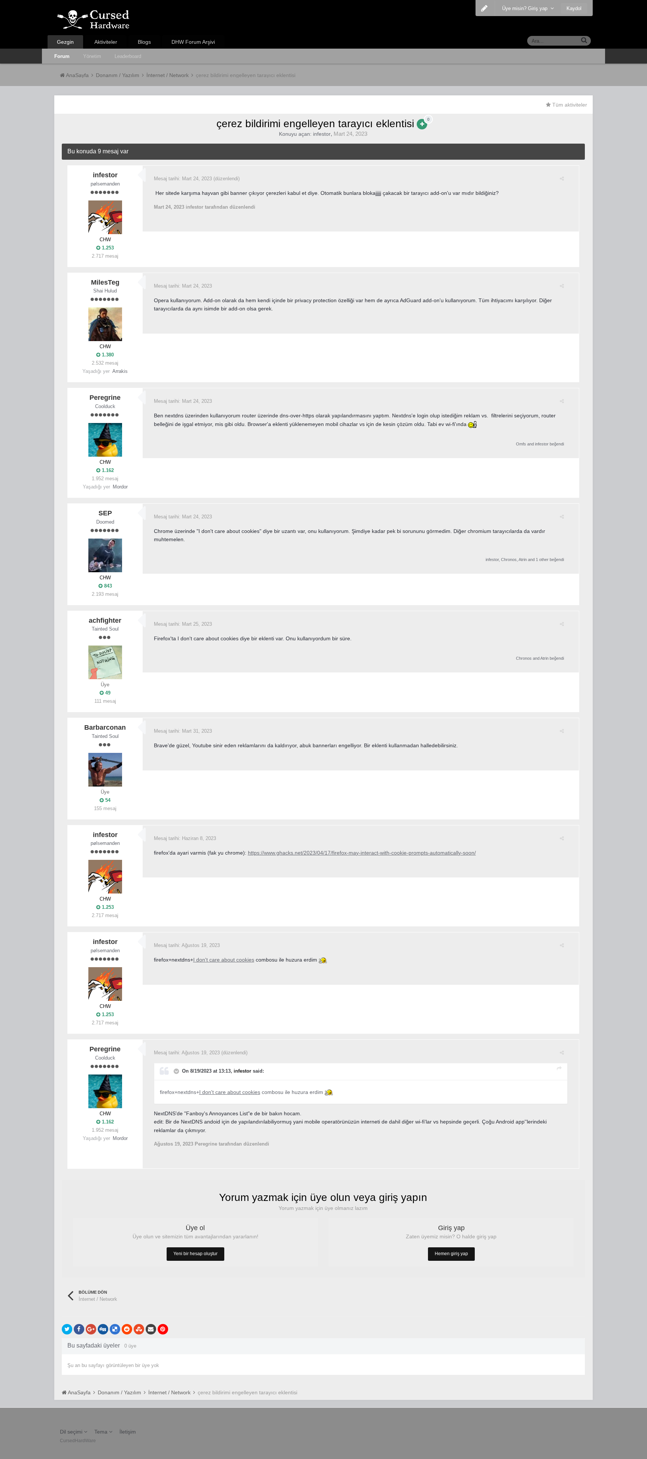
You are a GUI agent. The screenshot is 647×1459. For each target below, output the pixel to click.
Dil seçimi (72, 1432)
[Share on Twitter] (67, 1329)
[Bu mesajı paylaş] (562, 178)
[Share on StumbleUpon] (139, 1329)
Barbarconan (105, 727)
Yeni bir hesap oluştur (195, 1253)
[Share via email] (151, 1329)
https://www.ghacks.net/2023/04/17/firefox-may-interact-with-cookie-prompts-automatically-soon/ (362, 853)
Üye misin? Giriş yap (526, 8)
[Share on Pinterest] (163, 1329)
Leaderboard (128, 56)
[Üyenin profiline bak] (105, 217)
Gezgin (65, 42)
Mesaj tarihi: (183, 178)
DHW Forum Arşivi (193, 42)
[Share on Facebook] (79, 1329)
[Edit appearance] (484, 8)
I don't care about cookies (223, 960)
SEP (105, 513)
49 (107, 693)
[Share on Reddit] (127, 1329)
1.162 (107, 470)
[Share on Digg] (103, 1329)
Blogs (144, 42)
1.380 (107, 355)
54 (107, 800)
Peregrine (105, 397)
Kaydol (573, 8)
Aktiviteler (105, 42)
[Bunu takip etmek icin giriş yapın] (422, 124)
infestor (322, 134)
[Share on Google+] (91, 1329)
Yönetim (92, 56)
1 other (542, 559)
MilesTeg (105, 282)
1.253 (107, 248)
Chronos (509, 559)
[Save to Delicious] (115, 1329)
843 (107, 586)
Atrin (523, 559)
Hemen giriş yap (451, 1253)
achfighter (105, 620)
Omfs (521, 444)
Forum (62, 56)
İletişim (127, 1432)
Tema (101, 1432)
